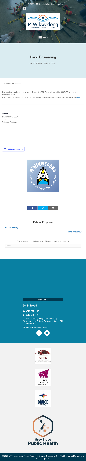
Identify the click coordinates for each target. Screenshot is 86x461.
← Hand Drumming (10, 227)
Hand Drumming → (76, 232)
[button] (43, 299)
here (78, 97)
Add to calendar (14, 149)
